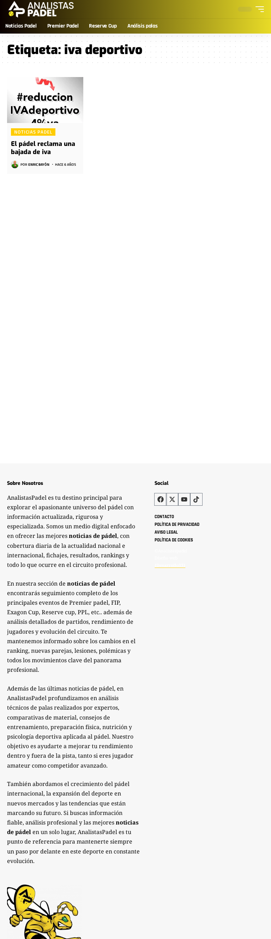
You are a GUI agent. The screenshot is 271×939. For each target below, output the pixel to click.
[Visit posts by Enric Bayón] (15, 164)
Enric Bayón (38, 164)
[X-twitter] (172, 499)
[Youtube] (184, 499)
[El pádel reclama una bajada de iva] (45, 100)
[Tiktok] (196, 499)
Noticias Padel (33, 131)
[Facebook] (160, 499)
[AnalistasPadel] (41, 9)
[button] (258, 9)
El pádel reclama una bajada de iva (43, 148)
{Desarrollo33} (170, 565)
